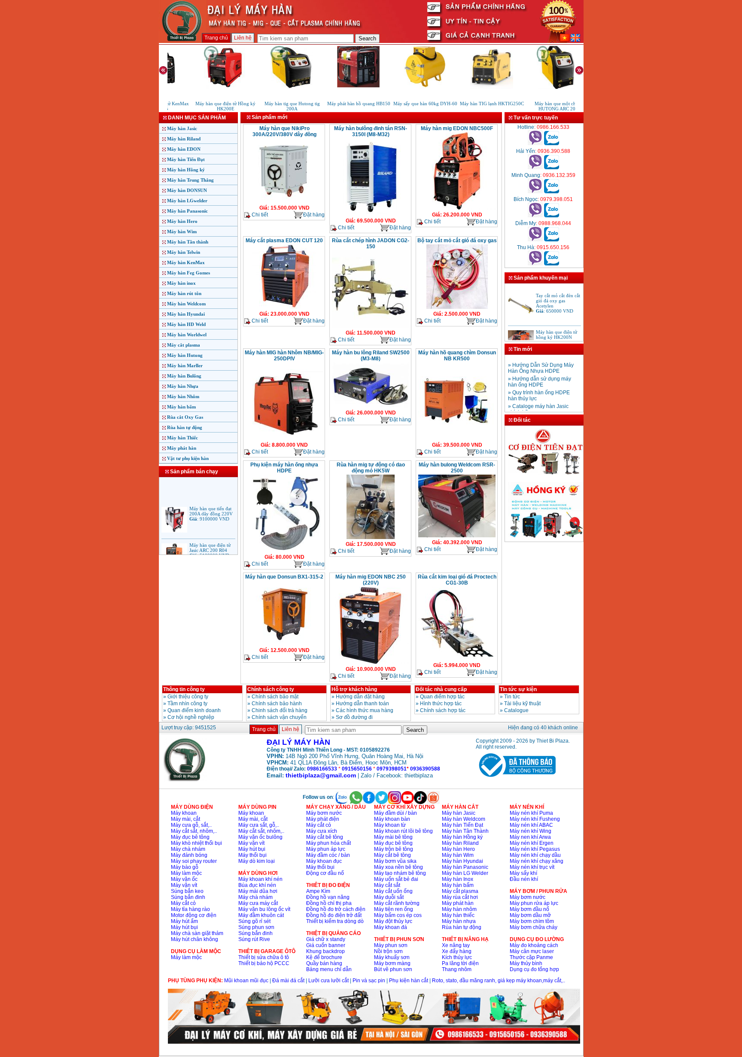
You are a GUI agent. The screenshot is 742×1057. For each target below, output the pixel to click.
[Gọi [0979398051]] (535, 216)
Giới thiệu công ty (187, 697)
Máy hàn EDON (184, 149)
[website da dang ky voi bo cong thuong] (516, 779)
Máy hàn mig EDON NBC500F (457, 128)
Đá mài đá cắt (288, 981)
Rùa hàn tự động (184, 427)
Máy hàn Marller (185, 365)
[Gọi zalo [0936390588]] (551, 167)
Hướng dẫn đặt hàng (360, 697)
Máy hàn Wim (182, 231)
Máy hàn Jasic (182, 128)
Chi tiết (259, 215)
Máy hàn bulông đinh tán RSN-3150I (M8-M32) (370, 131)
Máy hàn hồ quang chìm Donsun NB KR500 (457, 356)
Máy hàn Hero (182, 221)
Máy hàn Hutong (185, 355)
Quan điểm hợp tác (442, 697)
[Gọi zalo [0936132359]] (551, 192)
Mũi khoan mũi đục (246, 981)
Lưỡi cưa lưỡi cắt (328, 981)
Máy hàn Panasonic (187, 210)
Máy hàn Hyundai (186, 314)
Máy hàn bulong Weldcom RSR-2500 (457, 468)
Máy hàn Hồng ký (186, 169)
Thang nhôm (456, 969)
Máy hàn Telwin (183, 252)
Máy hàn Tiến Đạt (186, 159)
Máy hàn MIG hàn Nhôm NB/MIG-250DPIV (284, 356)
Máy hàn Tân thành (187, 241)
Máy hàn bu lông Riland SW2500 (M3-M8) (371, 356)
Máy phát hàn (181, 448)
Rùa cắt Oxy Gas (185, 417)
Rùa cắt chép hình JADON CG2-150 (370, 244)
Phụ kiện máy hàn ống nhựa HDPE (284, 468)
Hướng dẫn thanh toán (362, 704)
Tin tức (512, 697)
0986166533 (322, 769)
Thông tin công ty (184, 689)
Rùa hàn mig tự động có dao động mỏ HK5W (371, 468)
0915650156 (357, 769)
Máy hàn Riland (184, 138)
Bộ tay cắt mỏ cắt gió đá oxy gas (457, 241)
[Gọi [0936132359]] (535, 192)
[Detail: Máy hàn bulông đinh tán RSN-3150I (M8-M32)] (370, 215)
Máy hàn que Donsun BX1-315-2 (284, 577)
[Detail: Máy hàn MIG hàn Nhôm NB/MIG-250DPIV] (284, 439)
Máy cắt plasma (183, 344)
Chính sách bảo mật (275, 697)
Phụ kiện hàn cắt (408, 981)
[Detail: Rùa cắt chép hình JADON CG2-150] (370, 327)
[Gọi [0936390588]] (535, 167)
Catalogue (516, 710)
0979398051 (392, 769)
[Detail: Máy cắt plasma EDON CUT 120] (284, 308)
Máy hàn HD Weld (186, 324)
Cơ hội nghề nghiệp (190, 717)
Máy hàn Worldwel (187, 334)
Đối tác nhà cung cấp (441, 689)
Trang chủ (216, 38)
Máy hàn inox (181, 283)
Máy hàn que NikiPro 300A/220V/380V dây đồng (284, 131)
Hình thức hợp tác (441, 704)
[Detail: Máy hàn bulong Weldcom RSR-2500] (457, 536)
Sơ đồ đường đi (354, 717)
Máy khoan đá (390, 927)
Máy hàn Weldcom (186, 303)
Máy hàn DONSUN (187, 190)
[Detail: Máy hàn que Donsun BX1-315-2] (284, 644)
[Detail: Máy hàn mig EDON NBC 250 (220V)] (370, 663)
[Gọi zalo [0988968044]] (551, 240)
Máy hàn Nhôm (183, 396)
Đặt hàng (314, 215)
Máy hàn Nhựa (182, 386)
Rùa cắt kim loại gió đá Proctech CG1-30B (457, 580)
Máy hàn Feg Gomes (188, 272)
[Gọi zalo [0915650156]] (551, 264)
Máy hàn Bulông (184, 375)
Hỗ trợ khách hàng (354, 689)
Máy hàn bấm (181, 406)
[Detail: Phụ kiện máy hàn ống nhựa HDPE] (284, 551)
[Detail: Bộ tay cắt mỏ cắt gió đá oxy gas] (457, 308)
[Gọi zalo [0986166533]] (551, 143)
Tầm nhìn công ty (187, 704)
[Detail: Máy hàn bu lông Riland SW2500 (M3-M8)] (370, 407)
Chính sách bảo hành (277, 704)
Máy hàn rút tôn (184, 293)
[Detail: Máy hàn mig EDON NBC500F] (457, 209)
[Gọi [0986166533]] (535, 143)
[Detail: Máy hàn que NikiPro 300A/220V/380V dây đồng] (284, 202)
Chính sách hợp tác (442, 710)
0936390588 (425, 769)
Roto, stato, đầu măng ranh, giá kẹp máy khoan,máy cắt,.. (498, 981)
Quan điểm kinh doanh (194, 710)
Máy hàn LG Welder (465, 873)
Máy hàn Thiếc (182, 437)
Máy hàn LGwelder (187, 200)
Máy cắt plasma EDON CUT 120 (284, 241)
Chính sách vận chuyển (279, 717)
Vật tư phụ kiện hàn (188, 458)
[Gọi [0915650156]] (535, 264)
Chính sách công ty (270, 689)
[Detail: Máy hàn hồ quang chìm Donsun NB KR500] (457, 439)
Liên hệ (243, 38)
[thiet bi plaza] (185, 780)
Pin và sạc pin (369, 981)
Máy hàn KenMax (186, 262)
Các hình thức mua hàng (364, 710)
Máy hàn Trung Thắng (190, 180)
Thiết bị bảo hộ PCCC (263, 963)
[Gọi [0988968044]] (535, 240)
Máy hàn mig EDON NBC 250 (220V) (370, 580)
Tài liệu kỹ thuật (522, 704)
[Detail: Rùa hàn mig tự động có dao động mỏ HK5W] (371, 538)
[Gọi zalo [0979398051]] (551, 216)
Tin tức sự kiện (518, 689)
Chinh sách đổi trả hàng (279, 710)
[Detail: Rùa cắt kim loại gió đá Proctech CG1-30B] (457, 659)
